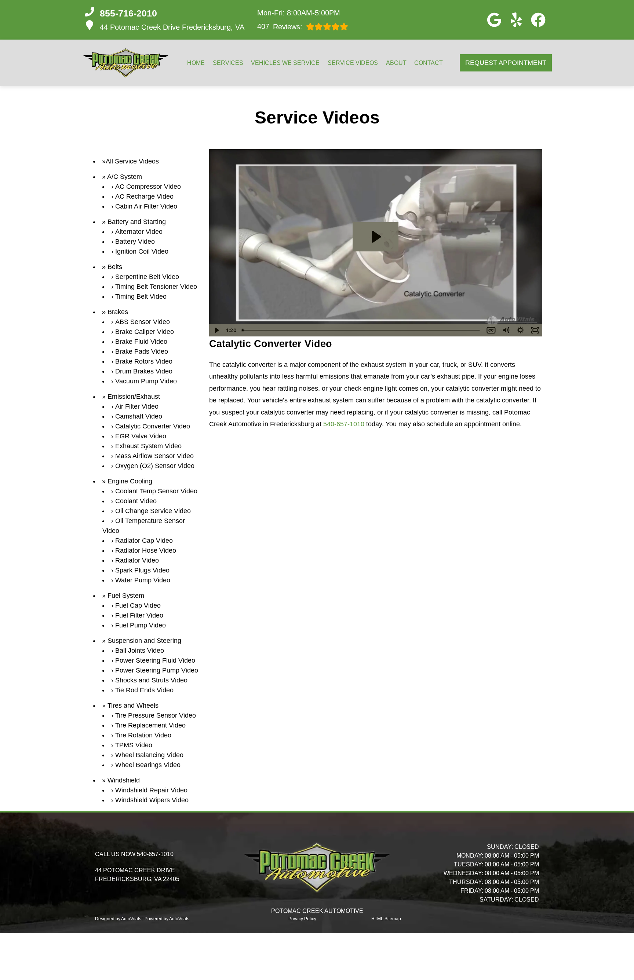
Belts (115, 266)
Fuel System (126, 595)
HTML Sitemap (386, 918)
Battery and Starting (137, 221)
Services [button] (228, 63)
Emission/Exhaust (134, 396)
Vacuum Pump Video (146, 381)
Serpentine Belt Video (147, 276)
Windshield (124, 780)
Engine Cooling (130, 481)
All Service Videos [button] (132, 161)
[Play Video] (216, 330)
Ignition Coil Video (141, 251)
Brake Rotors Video (143, 361)
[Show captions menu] (491, 330)
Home (196, 63)
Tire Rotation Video (143, 735)
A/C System (124, 176)
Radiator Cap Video (144, 540)
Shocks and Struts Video (151, 680)
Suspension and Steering (144, 640)
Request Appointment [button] (505, 62)
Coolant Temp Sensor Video (156, 491)
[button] (494, 19)
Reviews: (279, 26)
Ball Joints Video (139, 650)
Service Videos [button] (353, 63)
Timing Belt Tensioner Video (156, 286)
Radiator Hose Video (145, 550)
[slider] (361, 330)
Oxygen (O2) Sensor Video (154, 465)
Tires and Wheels (133, 705)
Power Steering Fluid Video (155, 660)
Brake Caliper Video (144, 331)
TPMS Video (133, 745)
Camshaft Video (138, 416)
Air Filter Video (136, 406)
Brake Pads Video (141, 351)
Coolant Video (136, 501)
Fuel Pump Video (140, 625)
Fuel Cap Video (138, 605)
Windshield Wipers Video (152, 800)
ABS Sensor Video (142, 321)
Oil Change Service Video (153, 511)
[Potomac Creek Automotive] (126, 63)
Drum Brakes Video (143, 371)
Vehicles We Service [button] (285, 63)
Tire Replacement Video (150, 725)
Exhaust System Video (148, 446)
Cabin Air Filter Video (146, 206)
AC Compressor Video (148, 186)
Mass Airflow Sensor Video (154, 456)
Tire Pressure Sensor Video (155, 715)
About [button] (396, 63)
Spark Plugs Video (142, 570)
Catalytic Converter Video (152, 426)
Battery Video (135, 241)
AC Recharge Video (144, 196)
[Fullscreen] (535, 330)
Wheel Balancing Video (149, 755)
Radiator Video (137, 560)
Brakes (118, 312)
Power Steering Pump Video (156, 670)
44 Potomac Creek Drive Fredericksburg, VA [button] (172, 27)
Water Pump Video (142, 580)
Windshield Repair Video (151, 790)
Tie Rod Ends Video (144, 690)
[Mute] (505, 330)
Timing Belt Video (141, 296)
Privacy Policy (302, 918)
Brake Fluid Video (141, 341)
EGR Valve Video (140, 436)
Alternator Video (139, 231)
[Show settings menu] (520, 330)
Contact (428, 63)
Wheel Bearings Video (148, 765)
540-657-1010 (343, 424)
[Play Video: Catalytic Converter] (375, 236)
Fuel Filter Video (139, 615)
